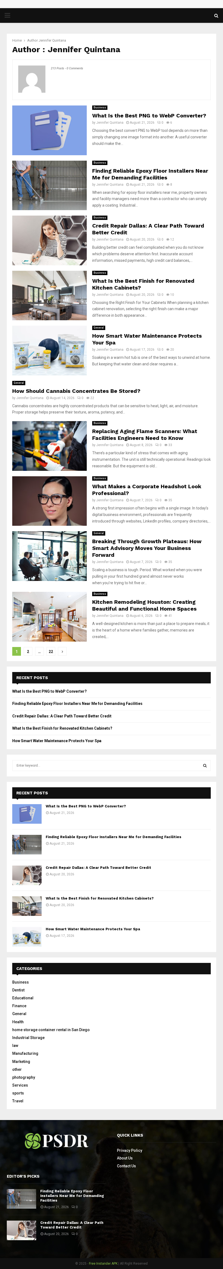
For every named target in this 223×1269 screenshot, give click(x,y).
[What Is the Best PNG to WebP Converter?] (27, 814)
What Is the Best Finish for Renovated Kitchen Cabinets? (62, 728)
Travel (17, 1101)
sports (18, 1093)
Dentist (18, 990)
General (99, 327)
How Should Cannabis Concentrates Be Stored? (76, 391)
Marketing (21, 1061)
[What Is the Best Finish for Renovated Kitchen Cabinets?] (27, 906)
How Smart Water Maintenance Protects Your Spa (56, 741)
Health (18, 1022)
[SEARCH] (205, 765)
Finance (19, 1006)
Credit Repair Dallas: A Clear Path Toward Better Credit (62, 716)
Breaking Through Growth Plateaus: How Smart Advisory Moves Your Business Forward (147, 548)
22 (51, 651)
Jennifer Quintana (52, 40)
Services (20, 1085)
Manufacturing (25, 1053)
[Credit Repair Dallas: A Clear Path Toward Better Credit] (27, 875)
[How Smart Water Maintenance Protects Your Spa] (27, 937)
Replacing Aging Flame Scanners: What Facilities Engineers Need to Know (144, 434)
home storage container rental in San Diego (51, 1030)
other (17, 1069)
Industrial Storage (28, 1037)
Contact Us (126, 1166)
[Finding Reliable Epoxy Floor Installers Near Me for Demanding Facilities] (27, 844)
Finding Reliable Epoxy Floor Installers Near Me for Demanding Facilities (150, 174)
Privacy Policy (129, 1150)
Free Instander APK (103, 1263)
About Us (125, 1158)
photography (23, 1077)
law (15, 1045)
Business (100, 107)
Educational (22, 998)
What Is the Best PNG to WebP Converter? (149, 115)
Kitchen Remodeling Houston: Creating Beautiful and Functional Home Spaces (144, 605)
